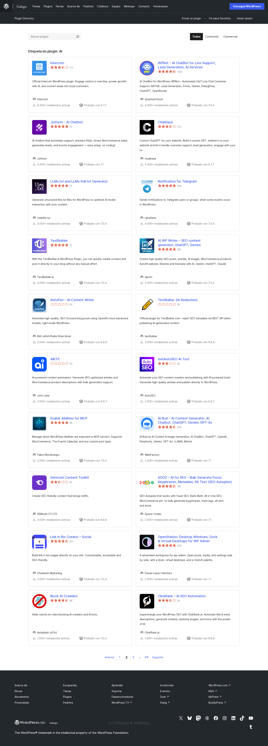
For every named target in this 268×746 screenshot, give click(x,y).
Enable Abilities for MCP (68, 418)
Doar (164, 696)
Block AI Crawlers (64, 596)
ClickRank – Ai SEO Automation (182, 596)
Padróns (68, 702)
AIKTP (55, 359)
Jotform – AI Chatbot (66, 122)
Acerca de (21, 685)
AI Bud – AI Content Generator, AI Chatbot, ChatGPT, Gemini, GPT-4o (185, 420)
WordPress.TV (122, 702)
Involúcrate (167, 685)
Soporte (117, 691)
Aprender (117, 685)
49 (146, 657)
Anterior (109, 657)
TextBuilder (59, 240)
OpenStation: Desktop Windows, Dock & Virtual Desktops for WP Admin (187, 539)
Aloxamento (22, 696)
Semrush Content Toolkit (69, 477)
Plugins (67, 696)
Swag (165, 702)
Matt (213, 691)
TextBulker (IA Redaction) (178, 300)
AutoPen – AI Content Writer (72, 300)
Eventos (165, 691)
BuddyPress (217, 702)
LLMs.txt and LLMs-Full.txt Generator (79, 181)
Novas (18, 691)
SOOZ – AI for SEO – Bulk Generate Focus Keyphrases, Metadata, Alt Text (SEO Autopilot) (195, 480)
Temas (67, 691)
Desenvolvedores (122, 696)
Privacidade (22, 702)
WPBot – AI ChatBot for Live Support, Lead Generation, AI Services (187, 65)
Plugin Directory (24, 18)
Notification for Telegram (177, 181)
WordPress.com (220, 685)
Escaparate (70, 685)
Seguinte (157, 657)
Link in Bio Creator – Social (70, 537)
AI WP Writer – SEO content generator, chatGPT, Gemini (179, 243)
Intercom (57, 63)
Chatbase (165, 122)
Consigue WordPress (247, 6)
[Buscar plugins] (77, 36)
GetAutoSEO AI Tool (173, 359)
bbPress (215, 696)
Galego (53, 722)
